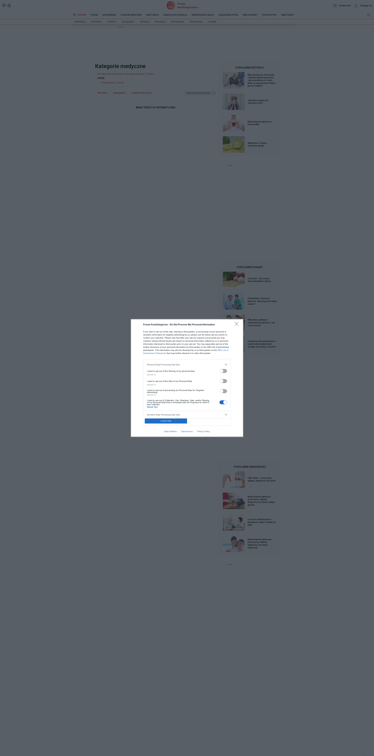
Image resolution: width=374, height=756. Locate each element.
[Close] (237, 325)
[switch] (223, 371)
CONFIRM (166, 421)
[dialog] (187, 378)
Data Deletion (170, 431)
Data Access (187, 431)
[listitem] (187, 364)
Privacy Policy (203, 431)
